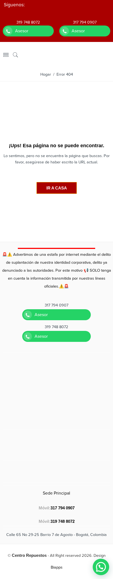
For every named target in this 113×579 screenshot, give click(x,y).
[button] (101, 567)
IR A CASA (56, 188)
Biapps (57, 567)
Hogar (45, 74)
